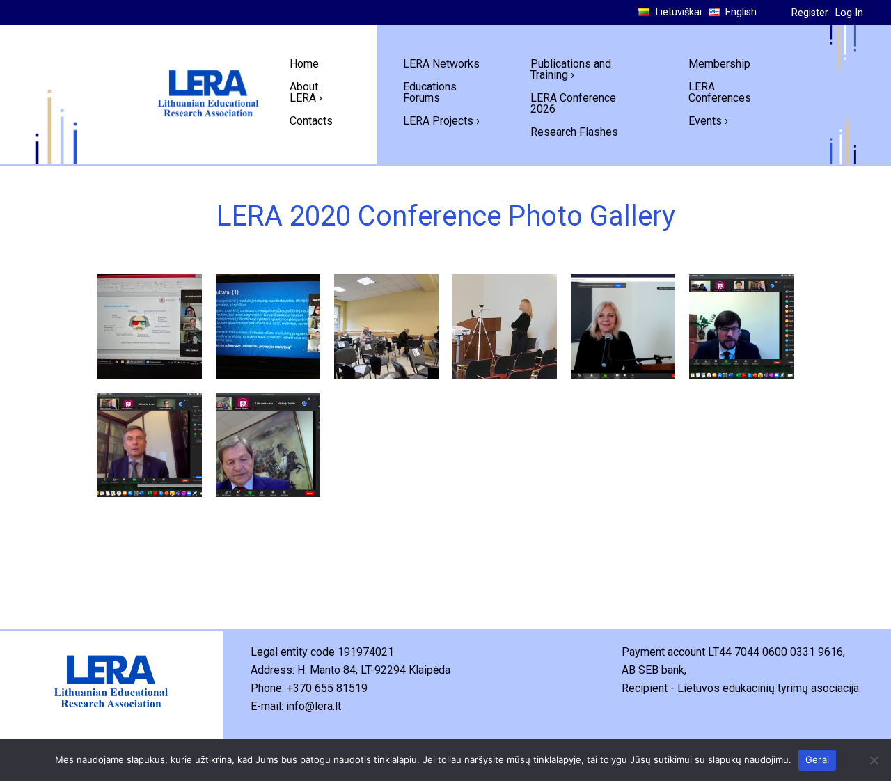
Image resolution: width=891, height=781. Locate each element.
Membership (719, 63)
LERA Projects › (441, 120)
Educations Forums (430, 92)
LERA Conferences (719, 92)
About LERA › (306, 92)
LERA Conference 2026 (573, 103)
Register (809, 13)
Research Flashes (574, 132)
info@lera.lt (313, 706)
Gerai (817, 759)
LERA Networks (441, 63)
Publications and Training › (570, 69)
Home (304, 63)
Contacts (311, 120)
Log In (849, 13)
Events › (708, 120)
